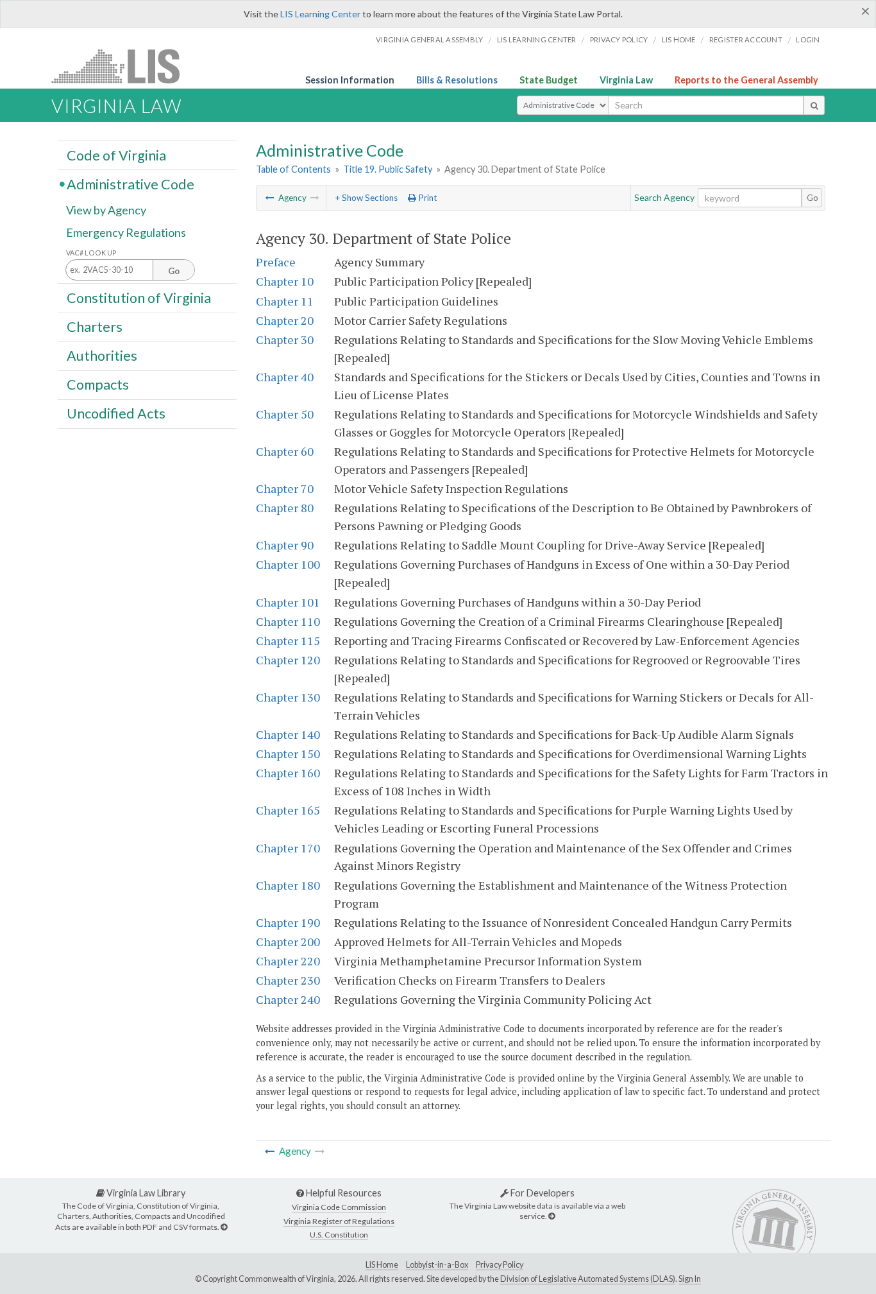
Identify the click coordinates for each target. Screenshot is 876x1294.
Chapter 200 (288, 941)
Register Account (745, 39)
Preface (276, 262)
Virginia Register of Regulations (338, 1221)
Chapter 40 (285, 376)
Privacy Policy (619, 39)
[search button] (814, 105)
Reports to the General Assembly (746, 79)
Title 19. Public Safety (387, 169)
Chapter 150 (288, 753)
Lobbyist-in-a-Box (437, 1265)
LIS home (679, 39)
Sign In (689, 1279)
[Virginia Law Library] (224, 1227)
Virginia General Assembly (429, 39)
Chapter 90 (285, 545)
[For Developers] (551, 1216)
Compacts (98, 384)
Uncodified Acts (116, 413)
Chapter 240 (288, 999)
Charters (94, 326)
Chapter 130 (288, 697)
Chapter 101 (288, 602)
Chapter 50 (285, 414)
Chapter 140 (288, 734)
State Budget (548, 79)
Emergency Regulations (126, 232)
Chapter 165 (288, 810)
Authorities (102, 355)
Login (808, 39)
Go (812, 198)
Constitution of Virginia (139, 297)
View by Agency (106, 210)
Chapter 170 (288, 848)
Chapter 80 (285, 507)
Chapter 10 (285, 281)
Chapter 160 (288, 773)
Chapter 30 (285, 339)
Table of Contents (293, 169)
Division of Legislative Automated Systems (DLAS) (587, 1279)
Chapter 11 (285, 301)
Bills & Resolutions (457, 79)
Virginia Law (626, 79)
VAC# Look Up (91, 252)
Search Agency (664, 197)
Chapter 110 (288, 621)
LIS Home (382, 1265)
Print (426, 198)
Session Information (349, 79)
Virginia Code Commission (339, 1207)
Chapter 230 (288, 980)
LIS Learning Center (320, 13)
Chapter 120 (288, 660)
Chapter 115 (288, 640)
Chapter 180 (288, 885)
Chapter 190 (288, 922)
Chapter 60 (285, 451)
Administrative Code (130, 183)
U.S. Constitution (339, 1234)
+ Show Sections (366, 198)
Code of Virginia (116, 154)
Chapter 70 (285, 488)
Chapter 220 (288, 961)
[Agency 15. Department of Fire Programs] (269, 198)
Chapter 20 (285, 320)
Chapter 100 (288, 564)
